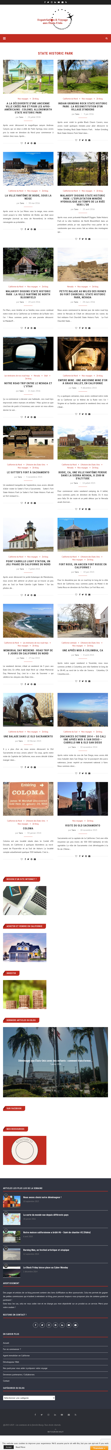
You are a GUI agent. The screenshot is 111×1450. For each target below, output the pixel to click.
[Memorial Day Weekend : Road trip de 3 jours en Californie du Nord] (28, 621)
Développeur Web (11, 1362)
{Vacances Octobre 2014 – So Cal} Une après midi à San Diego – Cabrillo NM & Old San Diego (83, 739)
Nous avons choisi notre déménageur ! (42, 1197)
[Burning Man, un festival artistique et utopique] (11, 1254)
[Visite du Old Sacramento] (83, 799)
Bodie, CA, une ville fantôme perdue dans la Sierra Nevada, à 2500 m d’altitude (83, 475)
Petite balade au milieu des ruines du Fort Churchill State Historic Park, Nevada (82, 294)
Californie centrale (69, 643)
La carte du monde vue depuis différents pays (46, 1215)
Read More (20, 1447)
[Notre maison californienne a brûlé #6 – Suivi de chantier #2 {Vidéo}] (11, 1237)
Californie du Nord (70, 99)
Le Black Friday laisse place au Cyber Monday (45, 1267)
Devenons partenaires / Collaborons (19, 1374)
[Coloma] (28, 799)
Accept (9, 1447)
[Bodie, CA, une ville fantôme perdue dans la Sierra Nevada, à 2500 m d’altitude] (83, 443)
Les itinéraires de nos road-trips (17, 376)
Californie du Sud (70, 732)
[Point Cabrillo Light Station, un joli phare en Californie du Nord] (28, 535)
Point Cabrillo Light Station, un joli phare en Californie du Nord (28, 563)
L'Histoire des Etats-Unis (35, 465)
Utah (46, 376)
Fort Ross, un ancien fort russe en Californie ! (83, 566)
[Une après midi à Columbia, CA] (83, 621)
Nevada (70, 287)
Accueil (6, 1343)
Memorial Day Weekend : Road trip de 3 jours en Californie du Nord (28, 652)
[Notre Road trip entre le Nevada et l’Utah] (28, 354)
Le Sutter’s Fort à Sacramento (28, 472)
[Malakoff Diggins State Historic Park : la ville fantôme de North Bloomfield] (28, 264)
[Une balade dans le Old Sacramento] (28, 710)
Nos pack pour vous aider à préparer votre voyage (25, 1368)
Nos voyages (23, 99)
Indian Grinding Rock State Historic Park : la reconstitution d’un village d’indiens (82, 106)
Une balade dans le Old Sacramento (28, 736)
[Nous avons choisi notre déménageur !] (11, 1201)
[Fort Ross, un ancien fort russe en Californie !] (83, 535)
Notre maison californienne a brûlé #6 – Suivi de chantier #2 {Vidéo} (57, 1232)
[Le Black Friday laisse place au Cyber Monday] (11, 1272)
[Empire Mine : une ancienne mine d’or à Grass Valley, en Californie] (83, 354)
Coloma (28, 828)
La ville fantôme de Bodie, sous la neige (28, 197)
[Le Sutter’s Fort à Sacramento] (28, 443)
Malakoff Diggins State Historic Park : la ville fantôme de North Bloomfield (28, 294)
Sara (21, 117)
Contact (6, 1380)
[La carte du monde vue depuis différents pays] (11, 1219)
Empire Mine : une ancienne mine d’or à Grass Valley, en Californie (83, 382)
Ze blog (35, 99)
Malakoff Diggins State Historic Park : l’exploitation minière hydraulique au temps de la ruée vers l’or (82, 200)
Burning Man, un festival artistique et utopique (46, 1250)
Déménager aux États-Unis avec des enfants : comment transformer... (55, 1060)
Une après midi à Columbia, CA (82, 650)
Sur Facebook (14, 1108)
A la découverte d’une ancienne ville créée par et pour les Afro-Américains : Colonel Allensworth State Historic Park (28, 108)
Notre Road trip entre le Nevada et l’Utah (28, 385)
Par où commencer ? (12, 1349)
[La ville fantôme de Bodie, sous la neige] (28, 169)
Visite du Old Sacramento (82, 825)
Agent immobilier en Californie (16, 1355)
